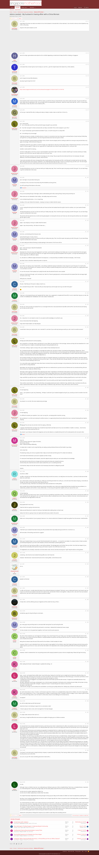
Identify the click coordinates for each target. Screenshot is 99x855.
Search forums (18, 9)
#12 (87, 205)
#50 (87, 782)
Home (12, 7)
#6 (87, 98)
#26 (87, 422)
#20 (87, 315)
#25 (87, 410)
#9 (87, 166)
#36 (87, 576)
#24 (87, 398)
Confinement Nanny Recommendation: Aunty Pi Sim (28, 830)
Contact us (65, 851)
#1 (87, 21)
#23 (87, 387)
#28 (87, 471)
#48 (87, 723)
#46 (87, 701)
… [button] (15, 18)
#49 (87, 750)
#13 (87, 220)
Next (20, 18)
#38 (87, 599)
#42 (87, 650)
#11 (87, 191)
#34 (87, 552)
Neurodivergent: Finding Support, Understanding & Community (31, 826)
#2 (87, 53)
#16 (87, 263)
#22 (87, 338)
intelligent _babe (17, 827)
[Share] (86, 21)
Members (32, 7)
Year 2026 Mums (30, 831)
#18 (87, 293)
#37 (87, 588)
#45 (87, 689)
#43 (87, 661)
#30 (87, 502)
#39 (87, 610)
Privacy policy (78, 851)
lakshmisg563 (16, 835)
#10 (87, 177)
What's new (24, 7)
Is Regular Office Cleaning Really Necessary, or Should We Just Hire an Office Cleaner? (37, 838)
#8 (87, 121)
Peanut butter (16, 823)
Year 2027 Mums (30, 835)
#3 (87, 64)
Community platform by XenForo (49, 853)
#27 (87, 437)
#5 (87, 87)
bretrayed (13, 16)
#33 (87, 538)
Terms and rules (71, 851)
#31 (87, 516)
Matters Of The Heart (33, 823)
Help (83, 851)
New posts (12, 9)
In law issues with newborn (21, 822)
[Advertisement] (49, 40)
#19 (87, 304)
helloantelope (16, 831)
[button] (28, 7)
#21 (87, 327)
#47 (87, 712)
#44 (87, 673)
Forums (17, 7)
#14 (87, 231)
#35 (87, 564)
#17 (87, 281)
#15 (87, 245)
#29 (87, 490)
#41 (87, 633)
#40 (87, 622)
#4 (87, 75)
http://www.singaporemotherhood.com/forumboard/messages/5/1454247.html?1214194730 (42, 89)
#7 (87, 110)
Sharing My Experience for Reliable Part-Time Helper (28, 834)
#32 (87, 527)
